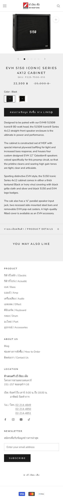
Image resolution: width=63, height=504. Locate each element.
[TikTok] (29, 419)
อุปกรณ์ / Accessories (16, 327)
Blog (6, 346)
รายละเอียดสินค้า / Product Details (28, 229)
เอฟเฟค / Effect (12, 304)
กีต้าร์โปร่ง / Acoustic (15, 281)
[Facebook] (5, 419)
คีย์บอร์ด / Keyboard (15, 310)
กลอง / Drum (11, 316)
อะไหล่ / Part (11, 321)
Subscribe (17, 458)
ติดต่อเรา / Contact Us (16, 357)
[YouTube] (21, 419)
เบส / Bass (9, 287)
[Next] (44, 59)
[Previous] (18, 59)
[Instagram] (13, 419)
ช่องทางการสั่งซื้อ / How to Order (22, 351)
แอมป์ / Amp (11, 292)
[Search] (58, 5)
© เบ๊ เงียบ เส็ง (32, 475)
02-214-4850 (23, 409)
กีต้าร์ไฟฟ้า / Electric (15, 275)
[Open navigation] (4, 6)
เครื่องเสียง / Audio (14, 298)
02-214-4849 (23, 405)
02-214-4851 (23, 413)
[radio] (9, 98)
